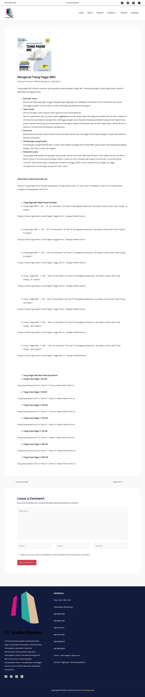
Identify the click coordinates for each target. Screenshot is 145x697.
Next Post (118, 482)
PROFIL (90, 13)
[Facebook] (122, 3)
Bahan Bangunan (43, 81)
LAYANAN (111, 13)
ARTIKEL (124, 13)
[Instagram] (133, 3)
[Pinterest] (128, 3)
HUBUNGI (135, 13)
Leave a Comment (25, 81)
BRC (30, 88)
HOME (81, 13)
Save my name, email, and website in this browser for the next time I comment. (55, 555)
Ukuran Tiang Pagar (26, 186)
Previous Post (21, 482)
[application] (116, 13)
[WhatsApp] (139, 3)
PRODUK (100, 13)
